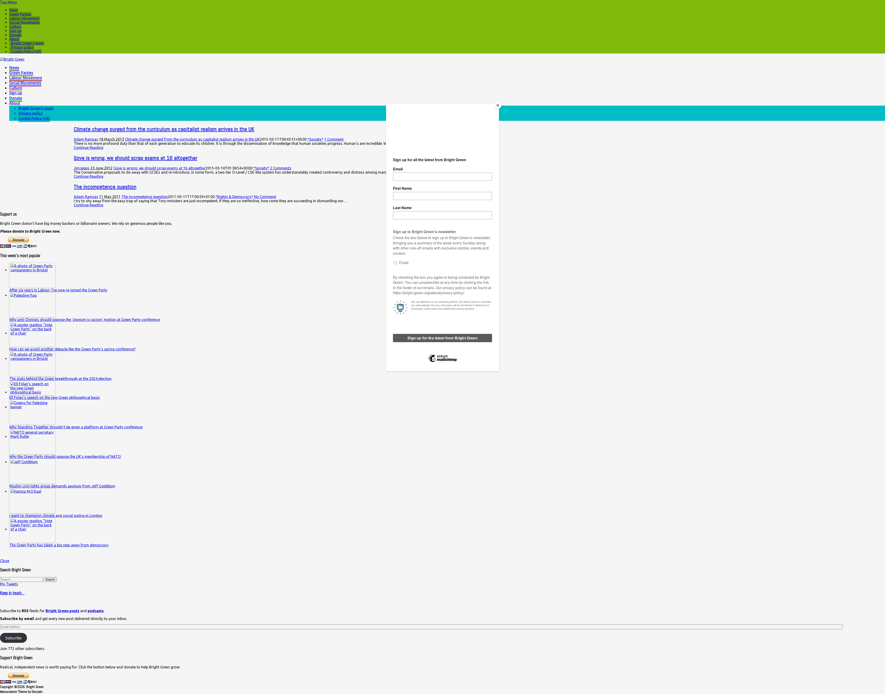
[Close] (497, 105)
